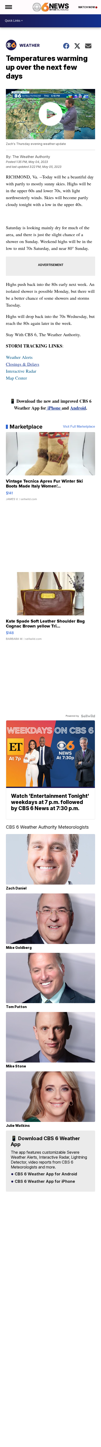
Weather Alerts (19, 357)
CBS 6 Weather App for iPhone (44, 1181)
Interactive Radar (21, 371)
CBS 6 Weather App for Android (45, 1174)
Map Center (16, 378)
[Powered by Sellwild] (88, 716)
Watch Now (86, 7)
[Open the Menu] (8, 7)
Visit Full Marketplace (79, 426)
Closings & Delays (22, 364)
